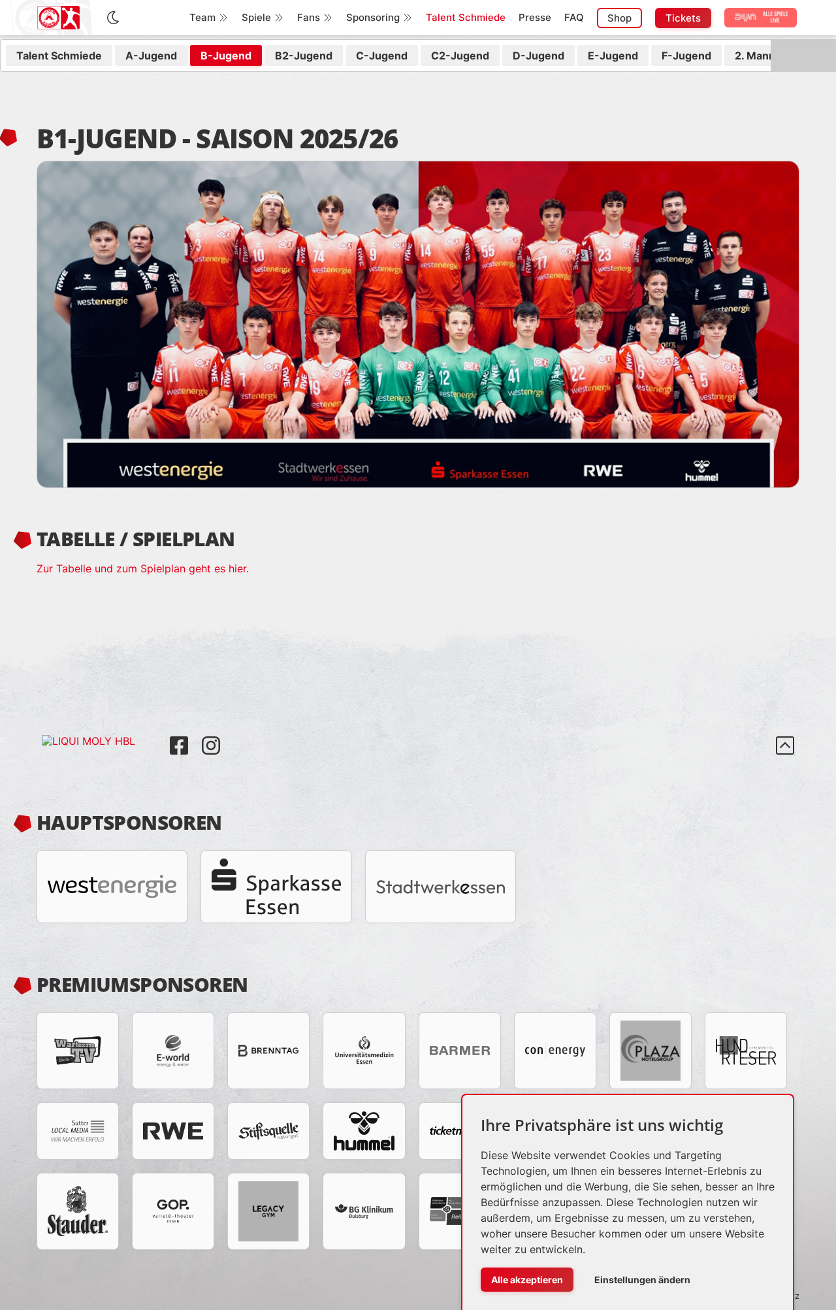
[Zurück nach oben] (785, 745)
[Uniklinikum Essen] (364, 1050)
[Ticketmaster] (460, 1130)
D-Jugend (538, 55)
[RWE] (173, 1130)
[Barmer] (460, 1050)
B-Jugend (226, 55)
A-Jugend (151, 55)
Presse (535, 17)
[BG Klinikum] (364, 1211)
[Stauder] (78, 1211)
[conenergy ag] (555, 1050)
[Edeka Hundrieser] (746, 1050)
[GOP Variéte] (173, 1211)
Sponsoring (373, 17)
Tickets (683, 18)
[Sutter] (78, 1130)
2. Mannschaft (771, 55)
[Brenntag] (268, 1050)
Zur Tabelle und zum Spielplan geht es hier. (143, 568)
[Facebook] (181, 735)
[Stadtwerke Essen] (440, 886)
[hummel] (364, 1130)
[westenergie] (112, 886)
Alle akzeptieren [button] (527, 1279)
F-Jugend (686, 55)
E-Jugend (613, 55)
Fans (308, 17)
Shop (619, 18)
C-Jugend (382, 55)
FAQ (574, 17)
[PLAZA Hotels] (650, 1050)
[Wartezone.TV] (78, 1050)
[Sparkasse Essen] (276, 886)
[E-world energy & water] (173, 1050)
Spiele (256, 17)
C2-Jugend (460, 55)
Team (202, 17)
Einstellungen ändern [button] (642, 1279)
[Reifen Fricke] (460, 1211)
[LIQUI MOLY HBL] (101, 735)
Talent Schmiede (466, 17)
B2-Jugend (303, 55)
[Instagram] (211, 735)
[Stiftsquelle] (268, 1130)
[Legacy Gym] (268, 1211)
